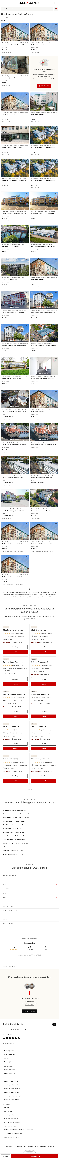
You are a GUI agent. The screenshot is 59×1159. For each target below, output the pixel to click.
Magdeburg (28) (5, 17)
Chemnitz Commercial (40, 759)
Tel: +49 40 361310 (29, 1005)
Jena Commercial (38, 726)
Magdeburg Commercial (13, 630)
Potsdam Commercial (40, 694)
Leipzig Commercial (39, 662)
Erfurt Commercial (11, 726)
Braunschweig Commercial (14, 694)
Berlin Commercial (11, 759)
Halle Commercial (38, 630)
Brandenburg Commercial (14, 662)
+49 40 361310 (7, 1034)
